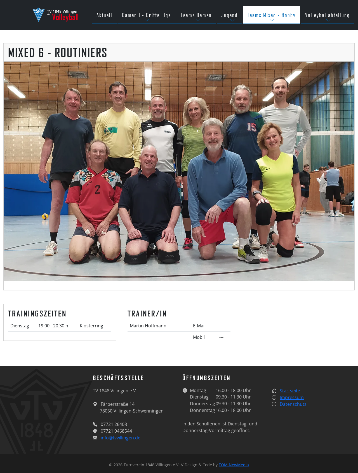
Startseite (290, 391)
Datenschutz (293, 404)
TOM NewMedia (234, 464)
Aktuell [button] (104, 14)
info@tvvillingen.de (120, 438)
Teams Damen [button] (196, 14)
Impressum (292, 397)
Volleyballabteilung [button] (327, 14)
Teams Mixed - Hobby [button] (271, 14)
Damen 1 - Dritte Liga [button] (146, 14)
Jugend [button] (229, 14)
